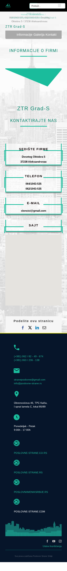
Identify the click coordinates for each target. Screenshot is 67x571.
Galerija (38, 34)
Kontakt (51, 34)
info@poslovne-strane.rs (28, 383)
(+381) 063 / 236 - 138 (26, 360)
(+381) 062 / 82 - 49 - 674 (28, 356)
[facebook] (47, 541)
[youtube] (53, 541)
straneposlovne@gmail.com (29, 379)
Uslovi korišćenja (52, 546)
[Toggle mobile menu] (60, 5)
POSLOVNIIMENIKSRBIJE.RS (31, 492)
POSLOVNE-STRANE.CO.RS (30, 453)
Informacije (24, 34)
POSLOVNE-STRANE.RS (28, 472)
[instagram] (60, 541)
